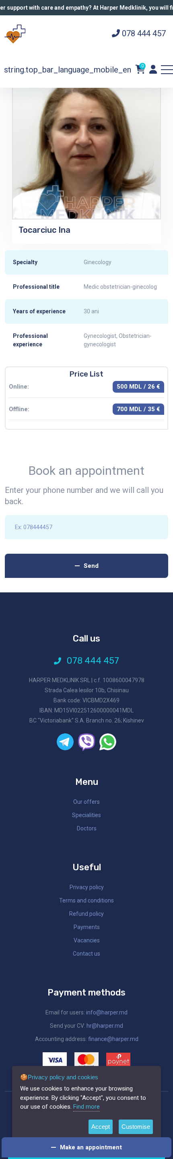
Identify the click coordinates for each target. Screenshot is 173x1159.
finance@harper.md (113, 1039)
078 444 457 (143, 33)
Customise (136, 1126)
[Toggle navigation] (167, 70)
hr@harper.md (104, 1025)
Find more (86, 1106)
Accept (100, 1126)
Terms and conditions (86, 900)
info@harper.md (107, 1012)
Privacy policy (87, 887)
